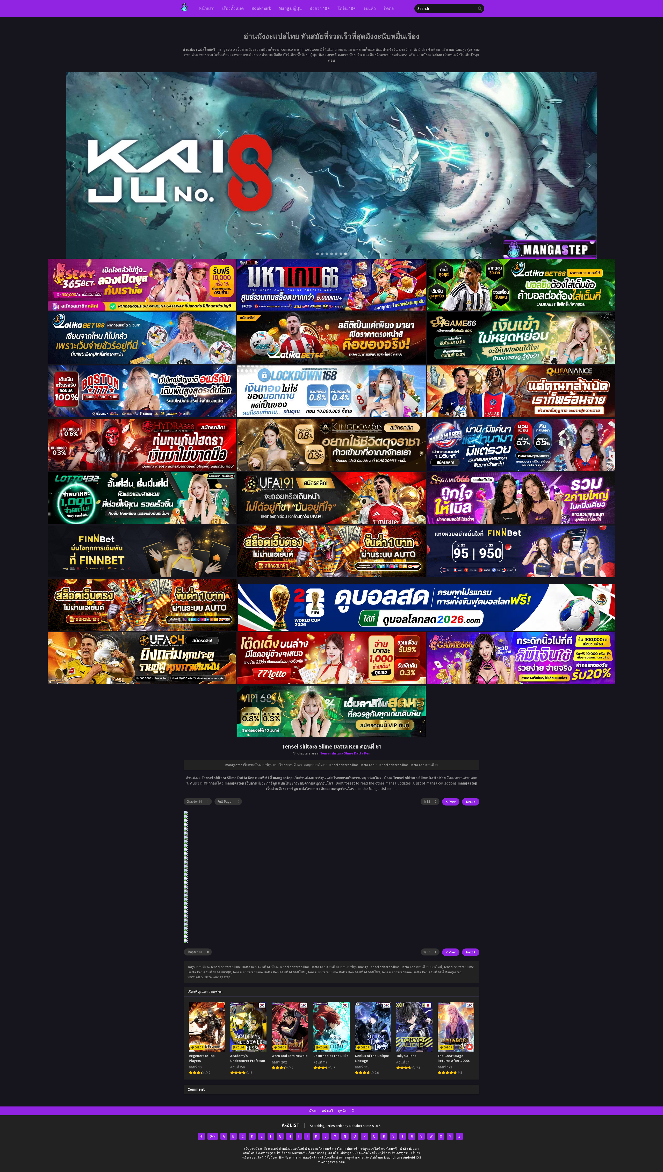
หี (352, 1111)
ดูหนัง (342, 1111)
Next (470, 802)
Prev (452, 802)
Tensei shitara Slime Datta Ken (345, 753)
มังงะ (312, 1111)
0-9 (212, 1136)
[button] (331, 165)
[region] (331, 165)
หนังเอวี (327, 1111)
